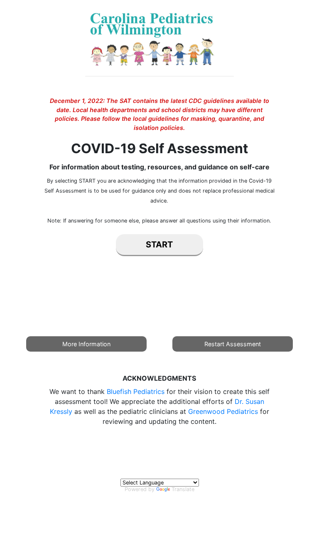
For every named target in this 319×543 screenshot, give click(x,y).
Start (159, 244)
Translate (183, 489)
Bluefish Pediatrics (135, 391)
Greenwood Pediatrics (223, 411)
